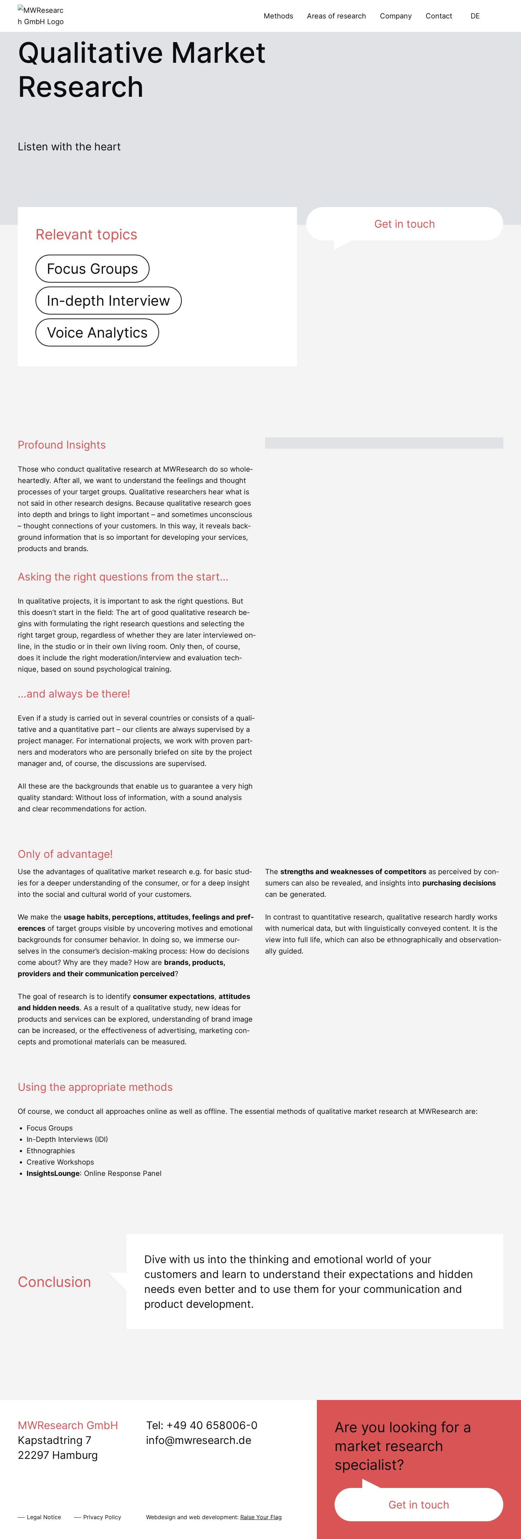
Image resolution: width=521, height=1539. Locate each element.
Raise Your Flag (261, 1517)
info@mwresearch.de (198, 1440)
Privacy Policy (102, 1517)
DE (475, 16)
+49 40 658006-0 (212, 1425)
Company (396, 16)
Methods (278, 16)
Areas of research (336, 16)
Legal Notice (44, 1517)
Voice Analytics (97, 332)
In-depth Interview (108, 300)
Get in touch (404, 223)
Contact (439, 16)
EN (494, 16)
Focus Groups (92, 268)
